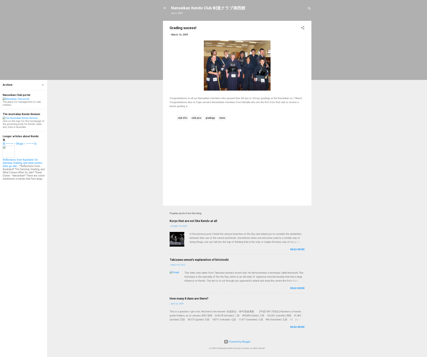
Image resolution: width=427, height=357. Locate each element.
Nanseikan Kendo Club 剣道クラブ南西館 (208, 8)
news (222, 117)
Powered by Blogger (239, 341)
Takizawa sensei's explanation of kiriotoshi (199, 259)
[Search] (309, 9)
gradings (210, 117)
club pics (196, 117)
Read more (297, 249)
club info (182, 117)
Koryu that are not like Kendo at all (193, 221)
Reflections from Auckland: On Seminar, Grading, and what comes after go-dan (22, 163)
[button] (303, 28)
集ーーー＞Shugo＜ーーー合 (20, 143)
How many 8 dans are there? (189, 298)
